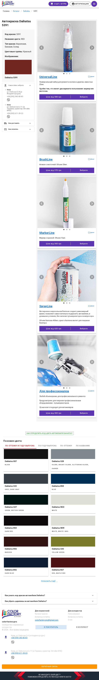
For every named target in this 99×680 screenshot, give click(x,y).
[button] (18, 85)
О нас (70, 620)
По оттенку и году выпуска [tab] (19, 446)
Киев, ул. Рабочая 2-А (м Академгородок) (28, 636)
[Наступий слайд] (92, 47)
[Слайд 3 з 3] (69, 73)
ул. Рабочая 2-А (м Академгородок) (14, 93)
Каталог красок (41, 614)
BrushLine (46, 159)
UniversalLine (48, 77)
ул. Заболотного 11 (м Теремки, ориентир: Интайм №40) (18, 109)
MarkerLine (46, 233)
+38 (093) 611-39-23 (15, 113)
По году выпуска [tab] (47, 446)
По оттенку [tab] (66, 446)
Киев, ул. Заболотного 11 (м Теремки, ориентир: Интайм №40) (36, 651)
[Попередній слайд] (41, 47)
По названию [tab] (83, 446)
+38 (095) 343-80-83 (15, 96)
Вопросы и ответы (42, 617)
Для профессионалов (54, 391)
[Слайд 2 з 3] (66, 73)
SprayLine (45, 306)
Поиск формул (74, 614)
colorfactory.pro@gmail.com (46, 620)
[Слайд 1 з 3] (63, 73)
